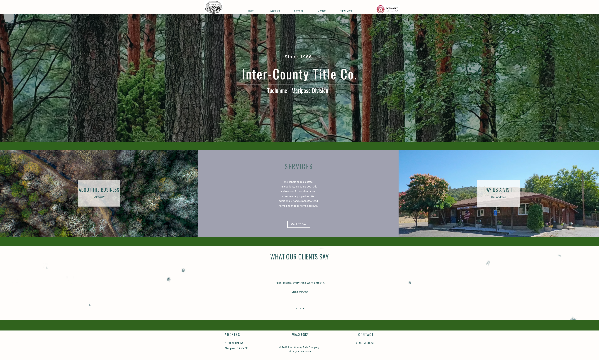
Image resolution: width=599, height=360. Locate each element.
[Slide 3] (303, 308)
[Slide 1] (296, 308)
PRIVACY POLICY (300, 334)
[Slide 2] (300, 308)
